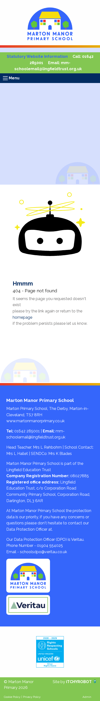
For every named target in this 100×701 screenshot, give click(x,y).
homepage (22, 317)
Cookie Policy (12, 697)
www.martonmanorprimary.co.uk (35, 421)
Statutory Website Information (37, 56)
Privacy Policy (32, 697)
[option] (50, 651)
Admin (87, 697)
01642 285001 (27, 431)
